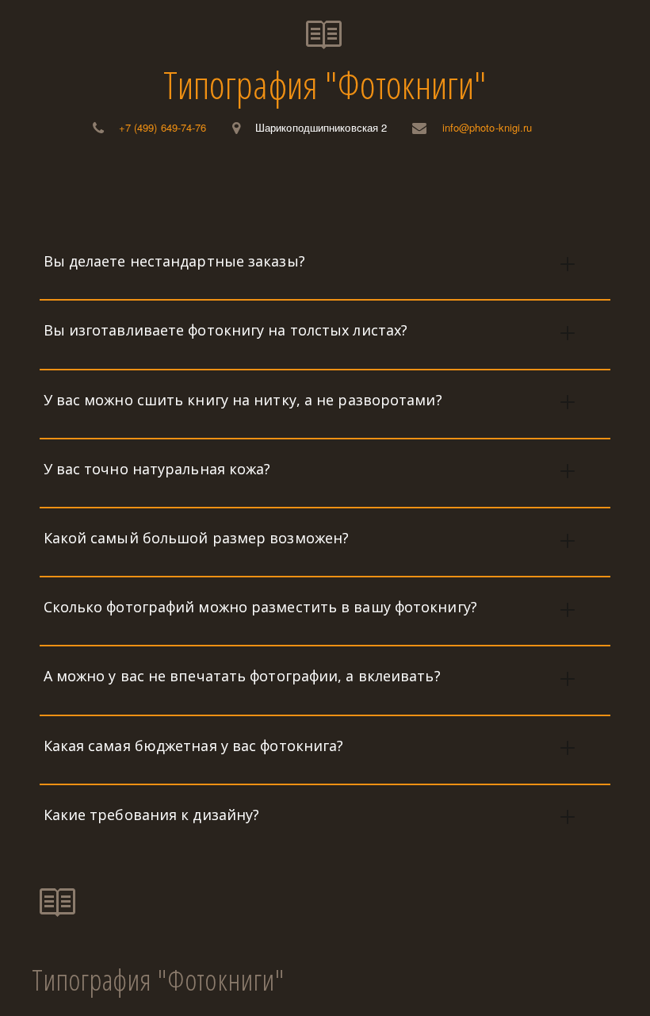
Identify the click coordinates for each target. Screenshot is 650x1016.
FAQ (510, 187)
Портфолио (271, 187)
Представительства (402, 187)
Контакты (584, 187)
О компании (97, 187)
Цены (185, 187)
